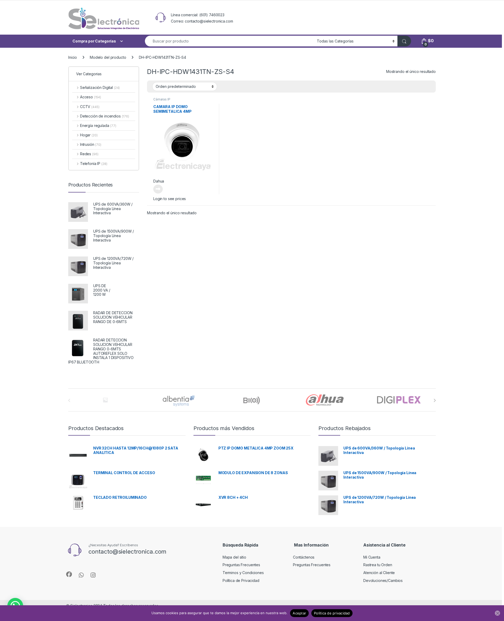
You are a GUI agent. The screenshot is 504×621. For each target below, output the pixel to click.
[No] (497, 613)
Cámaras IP (161, 99)
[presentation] (434, 400)
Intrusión (90, 144)
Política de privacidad (332, 613)
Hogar (88, 135)
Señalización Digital (100, 87)
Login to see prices (169, 198)
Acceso (90, 97)
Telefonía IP (93, 163)
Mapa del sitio (234, 557)
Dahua (158, 181)
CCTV (89, 106)
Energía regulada (98, 125)
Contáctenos (303, 557)
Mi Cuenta (371, 557)
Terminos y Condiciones (243, 572)
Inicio (72, 57)
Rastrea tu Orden (377, 565)
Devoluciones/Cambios (383, 580)
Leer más (158, 189)
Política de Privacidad (241, 580)
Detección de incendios (104, 116)
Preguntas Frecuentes (241, 565)
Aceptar (299, 613)
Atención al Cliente (379, 572)
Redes (89, 154)
